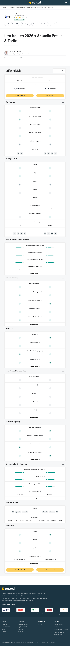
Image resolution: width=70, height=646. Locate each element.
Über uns (4, 624)
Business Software (23, 624)
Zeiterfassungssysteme (37, 7)
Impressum (53, 642)
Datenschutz (44, 642)
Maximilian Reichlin (16, 52)
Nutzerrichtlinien (20, 642)
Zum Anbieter (19, 95)
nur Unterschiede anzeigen (36, 77)
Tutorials (20, 631)
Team (3, 629)
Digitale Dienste (22, 627)
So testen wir (6, 627)
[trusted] (35, 2)
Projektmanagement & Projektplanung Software (19, 7)
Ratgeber (20, 629)
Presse (4, 631)
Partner (40, 624)
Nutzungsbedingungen (33, 642)
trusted (4, 7)
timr (46, 7)
